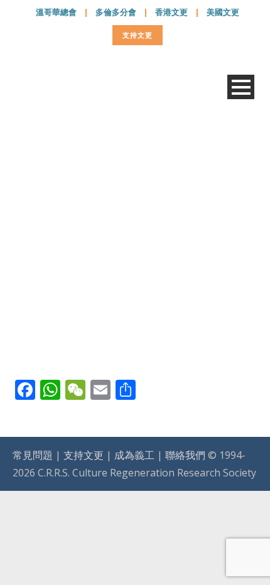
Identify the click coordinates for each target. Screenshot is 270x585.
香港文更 (171, 12)
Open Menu (240, 87)
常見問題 (33, 455)
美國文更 (223, 12)
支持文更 (137, 35)
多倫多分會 (115, 12)
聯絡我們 (185, 455)
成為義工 (134, 455)
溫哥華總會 (56, 12)
